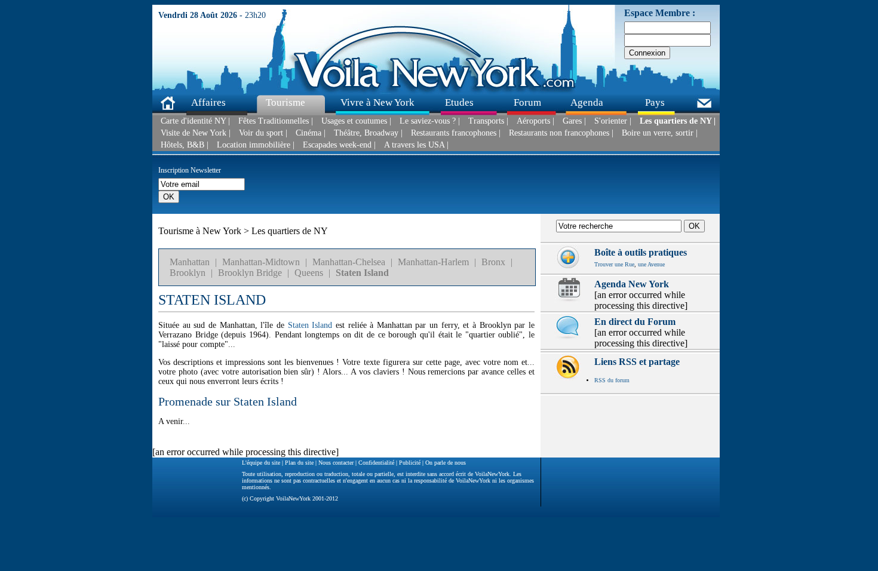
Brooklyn (187, 273)
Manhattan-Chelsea (348, 262)
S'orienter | (612, 121)
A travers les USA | (416, 145)
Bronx (493, 262)
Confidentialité (376, 462)
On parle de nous (445, 462)
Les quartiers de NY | (678, 121)
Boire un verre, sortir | (660, 133)
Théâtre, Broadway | (368, 133)
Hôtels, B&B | (184, 145)
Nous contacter (336, 462)
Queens (308, 273)
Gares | (574, 121)
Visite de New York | (196, 133)
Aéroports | (535, 121)
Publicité (409, 462)
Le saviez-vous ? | (430, 121)
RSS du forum (612, 380)
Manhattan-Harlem (433, 262)
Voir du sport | (263, 133)
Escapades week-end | (339, 145)
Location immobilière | (255, 145)
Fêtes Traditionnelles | (275, 121)
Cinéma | (311, 133)
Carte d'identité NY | (195, 121)
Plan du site (299, 462)
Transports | (488, 121)
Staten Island (362, 273)
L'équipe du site (261, 462)
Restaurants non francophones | (561, 133)
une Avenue (651, 264)
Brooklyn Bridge (250, 273)
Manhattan (190, 262)
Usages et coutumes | (356, 121)
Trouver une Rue (614, 264)
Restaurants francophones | (456, 133)
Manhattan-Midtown (261, 262)
